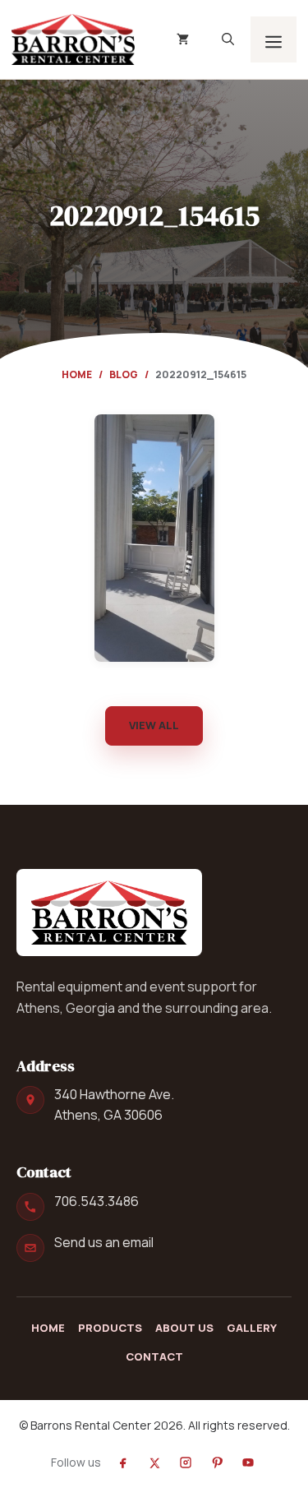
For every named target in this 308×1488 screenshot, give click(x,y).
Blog (123, 374)
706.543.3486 (96, 1201)
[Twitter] (154, 1462)
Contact (154, 1356)
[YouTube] (248, 1462)
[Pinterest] (217, 1462)
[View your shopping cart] (182, 39)
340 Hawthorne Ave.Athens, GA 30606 (114, 1104)
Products (110, 1327)
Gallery (252, 1327)
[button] (228, 39)
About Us (184, 1327)
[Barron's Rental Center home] (109, 912)
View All (154, 725)
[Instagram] (186, 1462)
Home (77, 374)
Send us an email (104, 1242)
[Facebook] (123, 1462)
